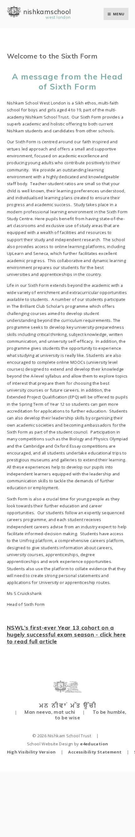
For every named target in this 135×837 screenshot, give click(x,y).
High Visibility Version (31, 752)
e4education (94, 744)
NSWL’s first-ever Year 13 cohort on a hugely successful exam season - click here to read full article (66, 634)
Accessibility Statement (95, 752)
